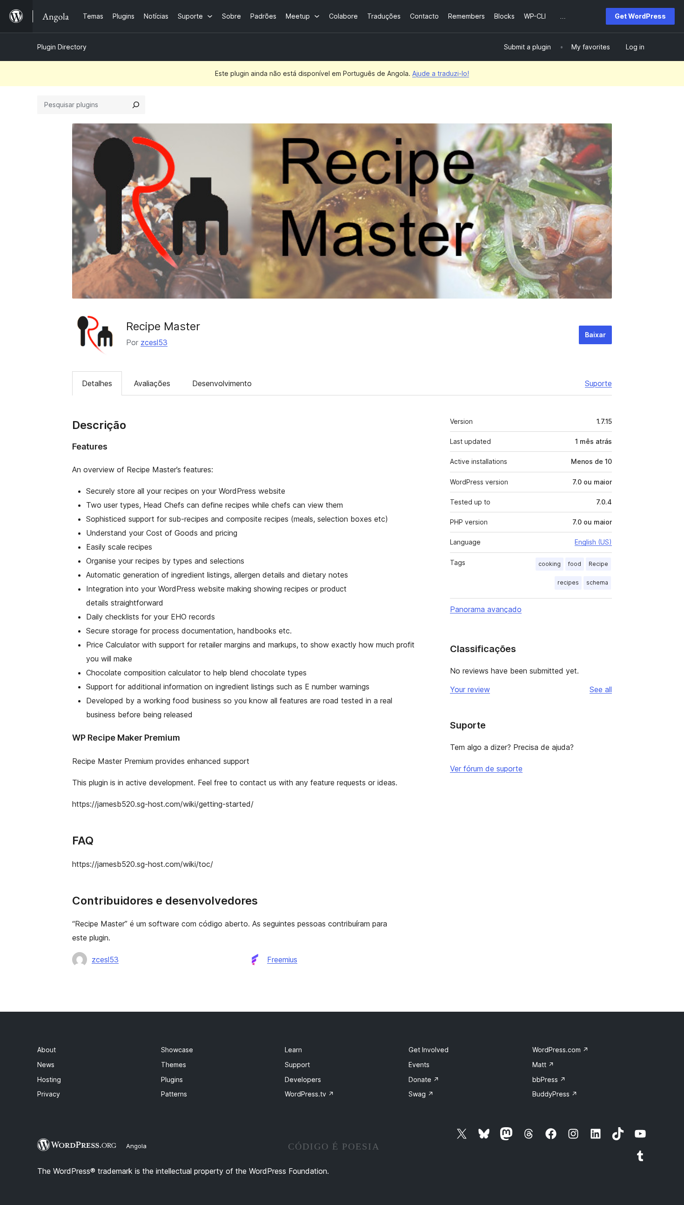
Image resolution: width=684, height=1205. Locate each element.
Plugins (172, 1079)
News (45, 1065)
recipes (568, 582)
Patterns (174, 1094)
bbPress (549, 1079)
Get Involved (429, 1050)
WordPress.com (560, 1050)
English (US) (593, 542)
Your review (470, 689)
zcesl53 (154, 342)
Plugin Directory (62, 47)
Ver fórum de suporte (486, 768)
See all (601, 689)
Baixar (595, 335)
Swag (421, 1094)
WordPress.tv (309, 1094)
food (574, 563)
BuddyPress (554, 1094)
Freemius (282, 959)
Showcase (177, 1050)
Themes (173, 1065)
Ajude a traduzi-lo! (440, 73)
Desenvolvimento (222, 383)
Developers (303, 1079)
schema (597, 582)
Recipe (598, 563)
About (46, 1050)
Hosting (49, 1079)
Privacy (48, 1094)
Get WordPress (640, 16)
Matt (543, 1065)
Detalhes (97, 383)
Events (419, 1065)
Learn (293, 1050)
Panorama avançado (486, 609)
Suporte (598, 383)
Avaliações (152, 383)
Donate (424, 1079)
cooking (549, 563)
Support (297, 1065)
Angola (136, 1146)
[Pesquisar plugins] (136, 104)
